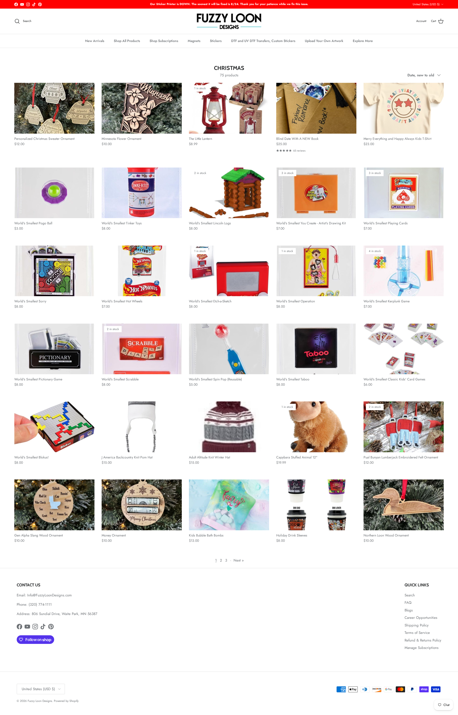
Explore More (363, 40)
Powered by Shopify (66, 701)
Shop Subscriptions (164, 40)
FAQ (408, 602)
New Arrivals (94, 40)
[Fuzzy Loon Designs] (229, 21)
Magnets (194, 40)
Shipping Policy (417, 625)
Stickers (216, 40)
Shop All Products (127, 40)
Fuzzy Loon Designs (40, 701)
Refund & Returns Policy (423, 640)
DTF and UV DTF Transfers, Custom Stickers (263, 40)
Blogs (409, 610)
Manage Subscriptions (421, 647)
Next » (239, 560)
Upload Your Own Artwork (324, 40)
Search (410, 595)
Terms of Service (417, 632)
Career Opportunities (421, 617)
